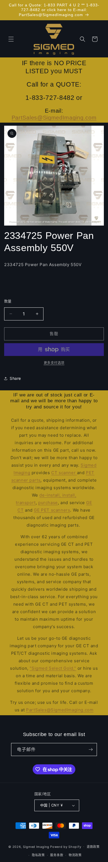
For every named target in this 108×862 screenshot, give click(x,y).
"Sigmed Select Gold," (53, 668)
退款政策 (93, 847)
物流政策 (75, 855)
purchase (48, 502)
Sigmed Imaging (36, 846)
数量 (8, 301)
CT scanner (64, 472)
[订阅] (90, 749)
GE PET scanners (52, 510)
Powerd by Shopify (65, 846)
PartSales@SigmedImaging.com (54, 118)
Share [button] (15, 378)
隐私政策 (38, 855)
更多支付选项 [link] (54, 363)
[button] (11, 39)
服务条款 (56, 855)
